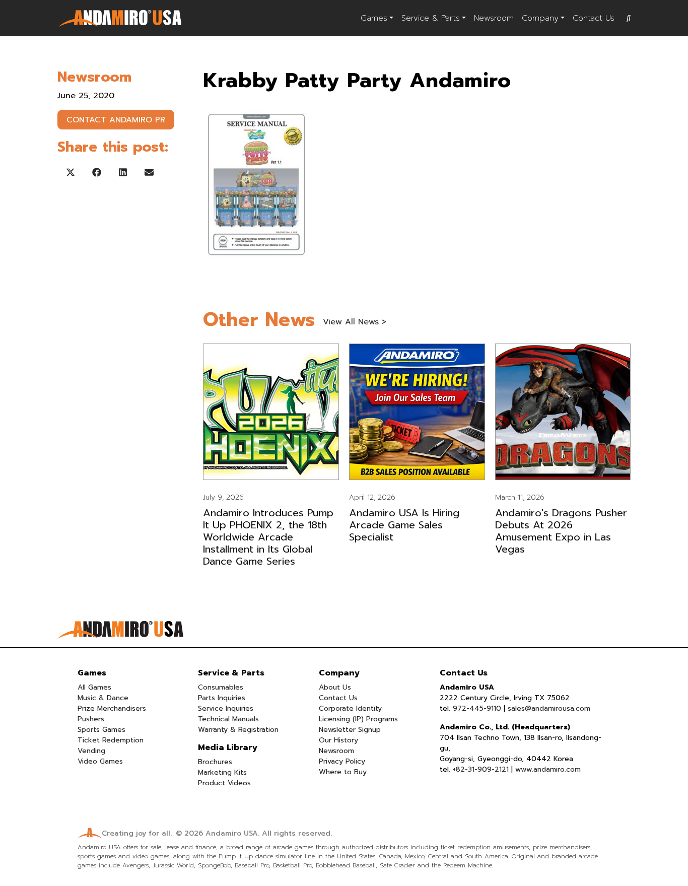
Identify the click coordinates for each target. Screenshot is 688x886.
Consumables (220, 687)
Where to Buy (343, 772)
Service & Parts (430, 18)
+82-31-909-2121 (481, 769)
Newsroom (494, 18)
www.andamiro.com (548, 769)
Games (374, 18)
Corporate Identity (350, 708)
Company (540, 18)
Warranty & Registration (238, 729)
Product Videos (224, 783)
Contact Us (593, 18)
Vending (91, 750)
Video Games (100, 761)
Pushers (91, 719)
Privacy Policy (342, 761)
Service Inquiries (225, 708)
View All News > (354, 322)
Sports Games (101, 729)
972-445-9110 (477, 708)
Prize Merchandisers (112, 708)
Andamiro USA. (232, 833)
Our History (338, 740)
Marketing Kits (222, 772)
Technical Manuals (228, 719)
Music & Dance (103, 698)
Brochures (215, 762)
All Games (94, 687)
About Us (335, 687)
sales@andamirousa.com (549, 708)
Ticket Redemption (111, 740)
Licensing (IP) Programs (358, 719)
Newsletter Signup (350, 729)
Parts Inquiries (221, 698)
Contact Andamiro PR (115, 120)
